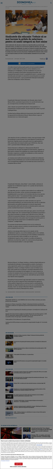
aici (41, 449)
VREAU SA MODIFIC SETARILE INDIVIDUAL (18, 466)
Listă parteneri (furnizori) (5, 460)
